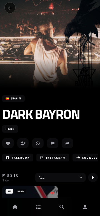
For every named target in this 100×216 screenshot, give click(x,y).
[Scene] (38, 207)
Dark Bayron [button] (41, 114)
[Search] (61, 207)
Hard (10, 129)
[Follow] (23, 143)
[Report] (53, 143)
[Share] (67, 143)
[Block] (38, 143)
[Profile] (85, 207)
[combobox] (60, 177)
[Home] (15, 207)
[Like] (8, 143)
